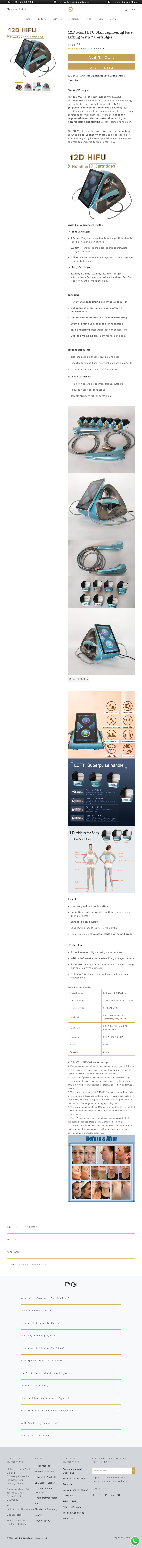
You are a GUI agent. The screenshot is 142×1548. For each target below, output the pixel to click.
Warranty (68, 1495)
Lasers (38, 1515)
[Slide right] (54, 86)
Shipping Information (74, 1478)
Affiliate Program (72, 1507)
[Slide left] (11, 86)
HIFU (37, 1503)
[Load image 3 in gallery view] (37, 86)
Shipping (73, 48)
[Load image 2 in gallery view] (28, 86)
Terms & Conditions (73, 1512)
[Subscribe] (133, 1470)
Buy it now (101, 68)
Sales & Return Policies (75, 1490)
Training (67, 1484)
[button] (119, 9)
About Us (68, 1518)
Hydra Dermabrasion (46, 1497)
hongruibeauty (22, 1538)
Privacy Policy (71, 1501)
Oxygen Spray (42, 1520)
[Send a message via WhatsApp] (135, 1541)
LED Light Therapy (45, 1483)
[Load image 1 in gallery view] (19, 86)
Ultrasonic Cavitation (46, 1477)
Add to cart (101, 58)
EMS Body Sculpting (46, 1509)
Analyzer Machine (44, 1471)
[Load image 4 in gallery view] (46, 86)
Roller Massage (43, 1465)
